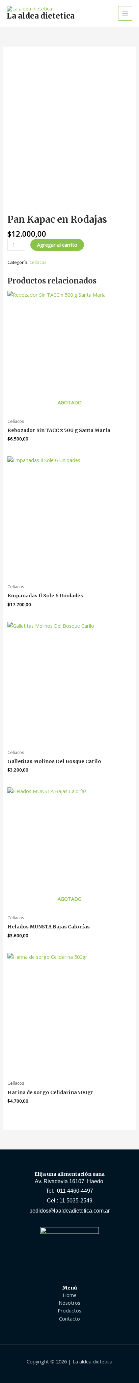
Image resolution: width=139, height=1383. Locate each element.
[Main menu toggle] (125, 13)
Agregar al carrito (57, 244)
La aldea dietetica (41, 16)
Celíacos (38, 262)
